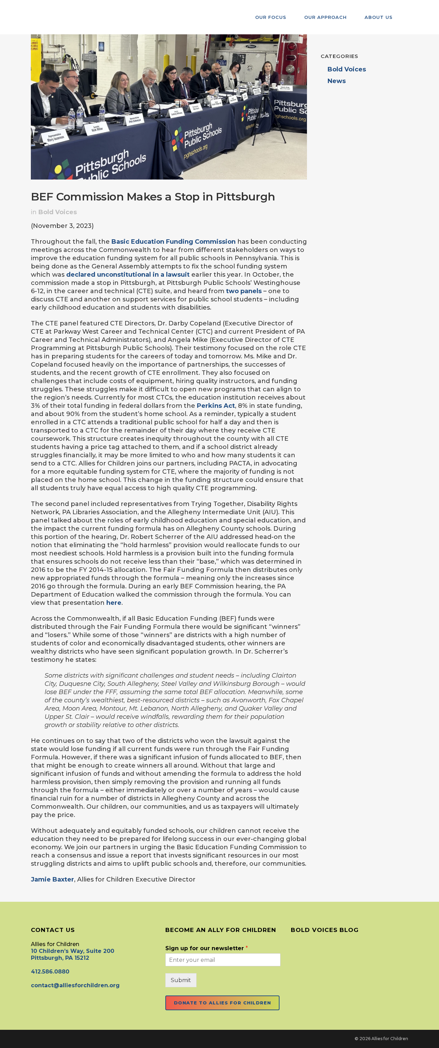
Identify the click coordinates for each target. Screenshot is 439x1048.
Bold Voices (57, 212)
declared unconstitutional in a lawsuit (128, 274)
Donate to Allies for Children (222, 1002)
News (337, 81)
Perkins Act (216, 406)
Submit (181, 980)
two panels (244, 291)
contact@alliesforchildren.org (75, 985)
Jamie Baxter (52, 879)
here (113, 603)
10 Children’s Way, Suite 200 (72, 951)
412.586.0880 (50, 971)
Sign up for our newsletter (206, 948)
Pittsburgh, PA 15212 (60, 958)
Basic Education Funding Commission (173, 241)
